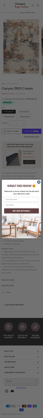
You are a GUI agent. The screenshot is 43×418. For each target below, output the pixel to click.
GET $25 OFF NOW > (21, 211)
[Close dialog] (38, 182)
